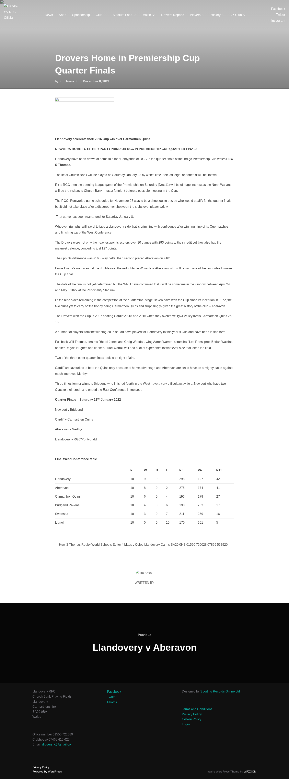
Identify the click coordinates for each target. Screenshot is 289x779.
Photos (112, 702)
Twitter (280, 14)
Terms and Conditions (197, 709)
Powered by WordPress (47, 771)
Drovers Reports (172, 15)
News (49, 15)
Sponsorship (81, 15)
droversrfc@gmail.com (57, 744)
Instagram (278, 20)
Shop (62, 15)
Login (186, 724)
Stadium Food (122, 15)
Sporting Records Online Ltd (220, 691)
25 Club (236, 15)
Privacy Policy (192, 714)
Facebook (278, 8)
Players (195, 15)
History (216, 15)
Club (99, 15)
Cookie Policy (191, 719)
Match (147, 15)
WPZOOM (250, 771)
